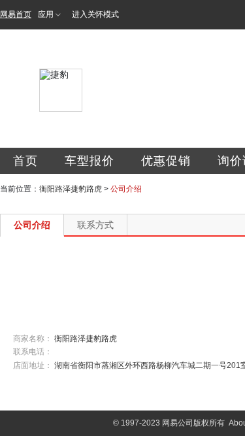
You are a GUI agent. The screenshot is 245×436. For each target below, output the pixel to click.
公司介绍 (32, 225)
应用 (46, 14)
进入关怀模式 (95, 14)
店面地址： (32, 365)
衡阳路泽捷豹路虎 (70, 188)
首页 (25, 160)
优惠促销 (166, 160)
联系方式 (95, 225)
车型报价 (89, 160)
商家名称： (32, 338)
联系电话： (32, 351)
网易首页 (15, 14)
